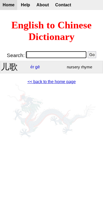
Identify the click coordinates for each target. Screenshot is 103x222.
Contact (63, 5)
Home (9, 5)
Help (25, 5)
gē (37, 67)
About (42, 5)
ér (32, 67)
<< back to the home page (51, 81)
